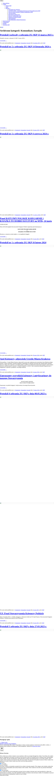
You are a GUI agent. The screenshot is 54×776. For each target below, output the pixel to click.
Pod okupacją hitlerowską (14, 14)
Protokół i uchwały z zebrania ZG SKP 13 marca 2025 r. (27, 35)
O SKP (4, 4)
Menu (2, 0)
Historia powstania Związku (14, 17)
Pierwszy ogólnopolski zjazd (14, 16)
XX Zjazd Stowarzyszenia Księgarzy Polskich (22, 613)
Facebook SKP (6, 24)
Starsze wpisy (4, 742)
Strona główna (6, 3)
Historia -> (8, 8)
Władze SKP (8, 5)
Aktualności (17, 43)
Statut (7, 7)
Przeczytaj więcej (36, 746)
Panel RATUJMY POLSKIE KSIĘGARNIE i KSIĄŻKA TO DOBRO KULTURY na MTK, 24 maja (26, 219)
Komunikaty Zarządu (25, 43)
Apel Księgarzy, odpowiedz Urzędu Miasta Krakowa (25, 359)
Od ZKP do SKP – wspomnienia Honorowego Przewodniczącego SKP (24, 10)
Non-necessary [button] (3, 768)
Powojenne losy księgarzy (14, 9)
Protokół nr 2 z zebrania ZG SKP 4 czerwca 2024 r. (24, 133)
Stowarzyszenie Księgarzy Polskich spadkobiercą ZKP (20, 12)
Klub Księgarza (6, 21)
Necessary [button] (2, 762)
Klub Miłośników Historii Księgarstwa (17, 19)
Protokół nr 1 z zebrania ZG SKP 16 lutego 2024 (23, 242)
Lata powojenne (12, 13)
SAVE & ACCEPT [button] (4, 775)
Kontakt (4, 23)
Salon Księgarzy (12, 18)
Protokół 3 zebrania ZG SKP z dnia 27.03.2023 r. (23, 626)
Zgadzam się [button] (29, 746)
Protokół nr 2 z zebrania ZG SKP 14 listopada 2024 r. (25, 46)
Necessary (4, 763)
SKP (44, 43)
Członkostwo (6, 22)
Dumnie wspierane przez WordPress (8, 743)
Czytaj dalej (3, 40)
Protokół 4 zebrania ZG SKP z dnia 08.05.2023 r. (23, 393)
